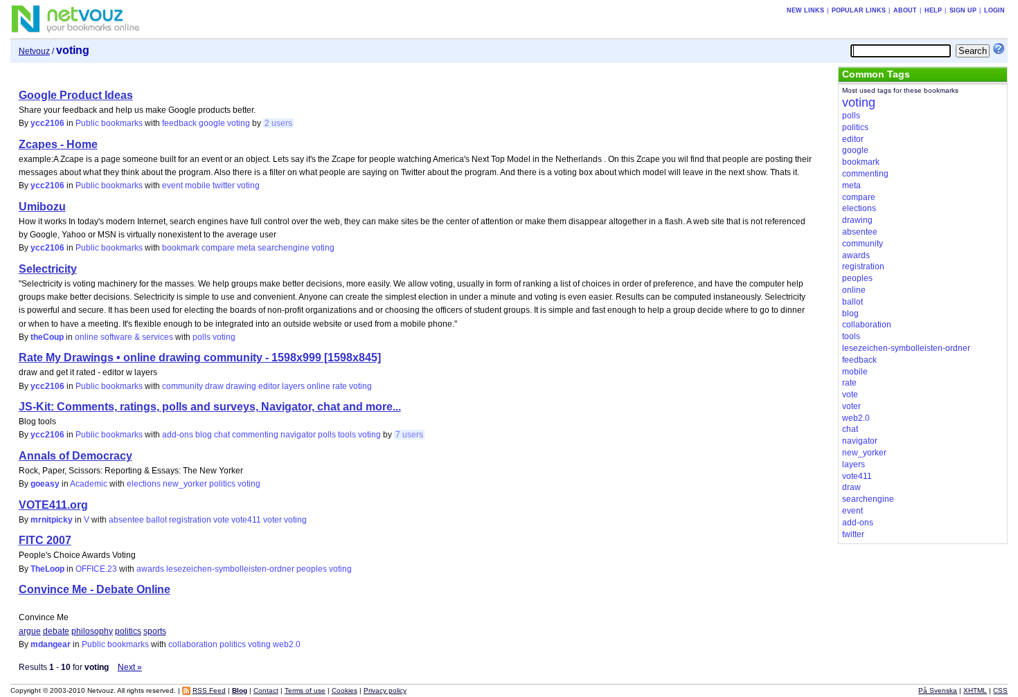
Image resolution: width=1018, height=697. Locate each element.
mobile (198, 185)
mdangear (50, 644)
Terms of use (305, 690)
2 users (278, 123)
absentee (126, 520)
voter (272, 520)
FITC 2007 (45, 540)
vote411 (246, 520)
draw (214, 386)
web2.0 (287, 644)
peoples (311, 569)
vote (221, 520)
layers (293, 386)
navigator (298, 435)
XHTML (975, 690)
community (182, 386)
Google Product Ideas (76, 95)
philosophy (92, 631)
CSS (1000, 690)
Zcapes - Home (58, 144)
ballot (156, 520)
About (905, 10)
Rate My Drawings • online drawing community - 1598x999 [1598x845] (200, 357)
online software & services (124, 337)
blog (203, 435)
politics (222, 484)
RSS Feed (209, 690)
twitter (224, 185)
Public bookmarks (109, 123)
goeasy (45, 484)
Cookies (344, 690)
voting (238, 123)
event (172, 185)
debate (56, 631)
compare (218, 248)
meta (246, 248)
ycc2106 (47, 123)
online (318, 386)
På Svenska (937, 690)
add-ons (177, 435)
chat (222, 435)
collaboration (192, 644)
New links (805, 10)
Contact (265, 690)
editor (269, 386)
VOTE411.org (53, 505)
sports (154, 631)
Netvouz (34, 51)
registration (190, 520)
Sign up (962, 10)
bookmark (180, 248)
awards (150, 569)
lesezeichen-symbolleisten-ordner (230, 569)
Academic (88, 484)
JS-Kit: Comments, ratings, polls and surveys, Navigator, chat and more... (210, 407)
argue (30, 631)
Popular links (859, 10)
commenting (255, 435)
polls (202, 337)
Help (933, 10)
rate (339, 386)
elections (144, 484)
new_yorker (185, 484)
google (212, 123)
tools (347, 435)
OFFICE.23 (96, 569)
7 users (409, 435)
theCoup (47, 337)
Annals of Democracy (75, 456)
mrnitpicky (51, 520)
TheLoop (47, 569)
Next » (130, 667)
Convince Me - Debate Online (94, 589)
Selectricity (48, 269)
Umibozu (42, 206)
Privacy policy (385, 690)
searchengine (284, 248)
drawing (241, 386)
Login (994, 10)
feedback (179, 123)
